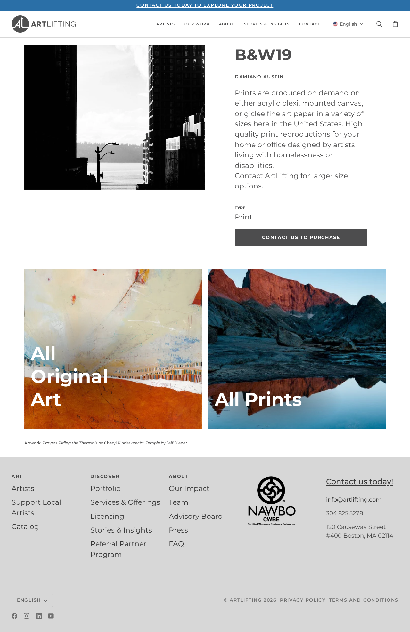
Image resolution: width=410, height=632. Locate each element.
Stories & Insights (121, 530)
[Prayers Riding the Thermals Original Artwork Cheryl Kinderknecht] (113, 349)
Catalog (25, 526)
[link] (301, 237)
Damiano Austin (259, 77)
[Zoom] (114, 117)
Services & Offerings (125, 502)
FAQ (176, 544)
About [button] (179, 476)
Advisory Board (196, 516)
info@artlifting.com (354, 499)
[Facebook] (14, 616)
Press (178, 530)
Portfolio (105, 488)
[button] (166, 24)
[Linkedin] (39, 616)
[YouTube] (51, 616)
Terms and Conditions (363, 600)
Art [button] (17, 476)
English (29, 600)
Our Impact (189, 488)
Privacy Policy (303, 600)
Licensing (107, 516)
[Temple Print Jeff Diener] (297, 349)
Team (178, 502)
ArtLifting (246, 600)
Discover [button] (104, 476)
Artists (23, 488)
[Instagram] (26, 616)
